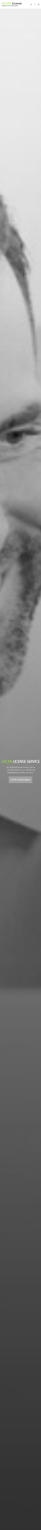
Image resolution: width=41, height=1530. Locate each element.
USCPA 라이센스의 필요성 (20, 780)
